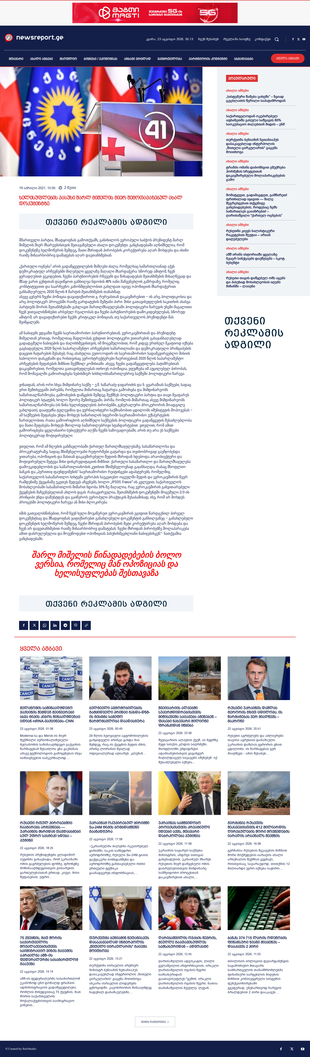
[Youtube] (304, 39)
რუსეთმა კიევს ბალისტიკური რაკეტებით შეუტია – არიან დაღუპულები (250, 235)
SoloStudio (29, 1048)
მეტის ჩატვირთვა (153, 1021)
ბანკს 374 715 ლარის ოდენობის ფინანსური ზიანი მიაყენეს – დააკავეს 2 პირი (257, 942)
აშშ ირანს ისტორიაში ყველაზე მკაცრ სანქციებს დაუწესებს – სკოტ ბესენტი (255, 258)
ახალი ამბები (237, 90)
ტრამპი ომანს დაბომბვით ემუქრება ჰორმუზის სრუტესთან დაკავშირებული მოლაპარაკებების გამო (255, 173)
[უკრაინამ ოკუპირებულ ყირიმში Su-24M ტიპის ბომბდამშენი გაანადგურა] (120, 793)
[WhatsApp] (44, 625)
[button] (276, 39)
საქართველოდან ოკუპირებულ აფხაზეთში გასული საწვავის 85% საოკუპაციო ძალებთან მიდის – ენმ (255, 120)
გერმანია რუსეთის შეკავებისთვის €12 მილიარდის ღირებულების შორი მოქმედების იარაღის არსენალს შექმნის (259, 829)
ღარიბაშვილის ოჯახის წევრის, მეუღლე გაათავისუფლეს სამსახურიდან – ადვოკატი (187, 942)
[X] (298, 39)
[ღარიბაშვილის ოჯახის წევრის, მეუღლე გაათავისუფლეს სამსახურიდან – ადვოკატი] (189, 908)
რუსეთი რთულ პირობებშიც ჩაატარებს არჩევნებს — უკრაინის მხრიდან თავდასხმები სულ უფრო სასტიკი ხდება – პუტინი (50, 831)
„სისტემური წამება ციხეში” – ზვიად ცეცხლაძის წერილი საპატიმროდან (255, 98)
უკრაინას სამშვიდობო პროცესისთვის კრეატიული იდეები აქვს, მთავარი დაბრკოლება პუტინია (184, 829)
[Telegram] (65, 625)
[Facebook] (293, 39)
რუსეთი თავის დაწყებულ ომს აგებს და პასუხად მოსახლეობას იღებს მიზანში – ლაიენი (255, 282)
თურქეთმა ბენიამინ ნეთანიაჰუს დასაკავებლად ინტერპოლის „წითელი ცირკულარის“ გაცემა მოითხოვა (252, 145)
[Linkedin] (54, 625)
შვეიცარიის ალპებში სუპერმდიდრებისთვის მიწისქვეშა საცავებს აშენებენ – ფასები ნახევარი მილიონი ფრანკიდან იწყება (187, 716)
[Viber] (75, 625)
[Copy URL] (86, 625)
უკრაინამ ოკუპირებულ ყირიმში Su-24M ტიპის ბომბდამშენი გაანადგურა (119, 827)
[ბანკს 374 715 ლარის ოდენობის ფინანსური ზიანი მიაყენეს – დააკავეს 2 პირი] (259, 908)
